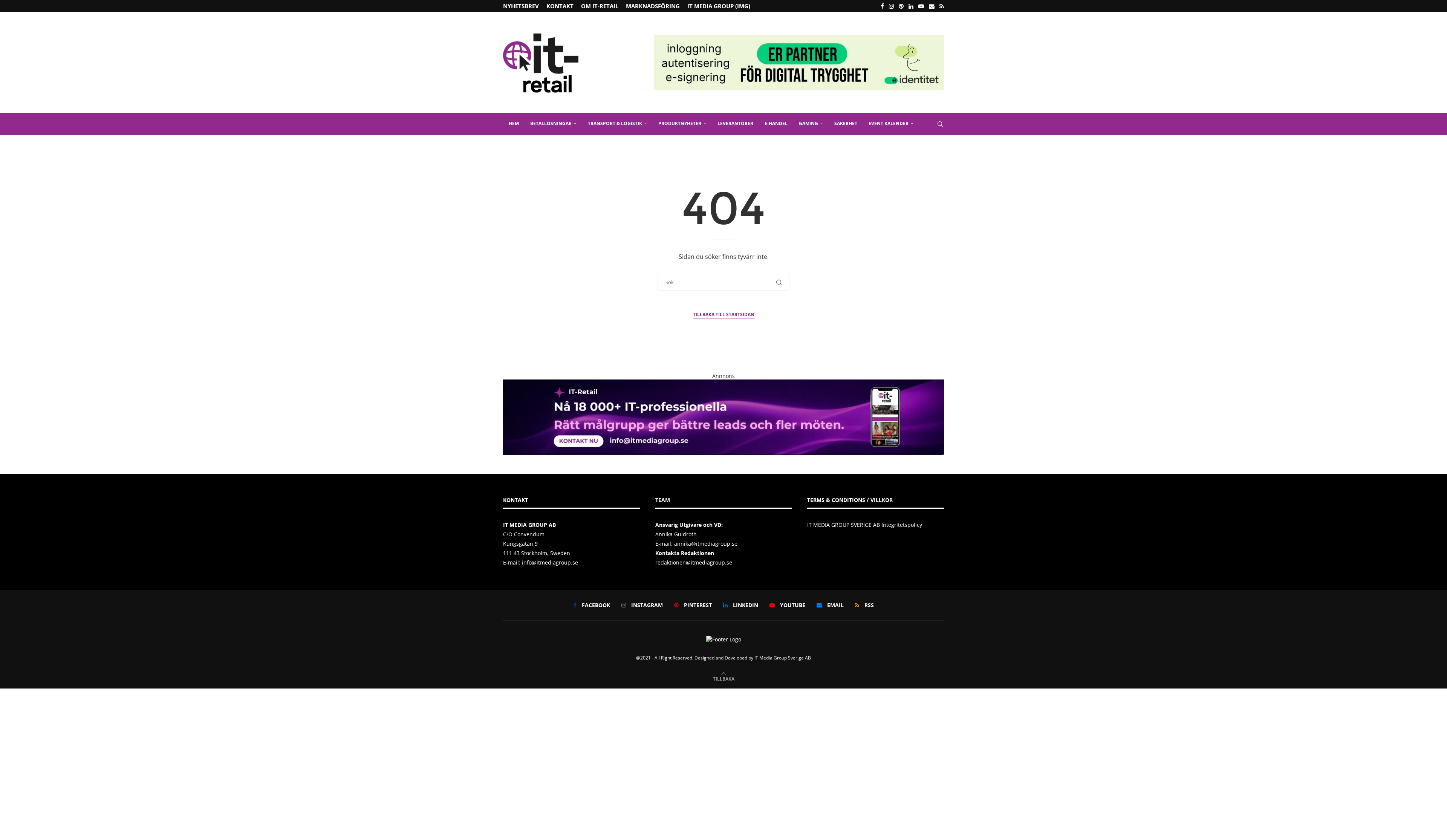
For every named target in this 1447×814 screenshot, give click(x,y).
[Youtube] (921, 6)
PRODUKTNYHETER (679, 123)
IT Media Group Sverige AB (782, 658)
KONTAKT (560, 6)
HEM (514, 123)
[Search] (940, 124)
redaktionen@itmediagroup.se (693, 562)
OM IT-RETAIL (599, 6)
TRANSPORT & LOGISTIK (615, 123)
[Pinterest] (901, 6)
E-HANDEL (776, 123)
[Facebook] (882, 6)
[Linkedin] (911, 6)
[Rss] (941, 6)
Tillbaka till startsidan (723, 314)
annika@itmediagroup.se (705, 543)
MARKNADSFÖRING (653, 6)
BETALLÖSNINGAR (551, 123)
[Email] (932, 6)
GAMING (808, 123)
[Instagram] (891, 6)
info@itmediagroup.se (550, 562)
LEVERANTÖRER (735, 123)
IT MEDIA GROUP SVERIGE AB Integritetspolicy (864, 524)
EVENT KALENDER (889, 123)
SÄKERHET (845, 123)
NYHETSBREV (521, 6)
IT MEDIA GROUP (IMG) (718, 6)
